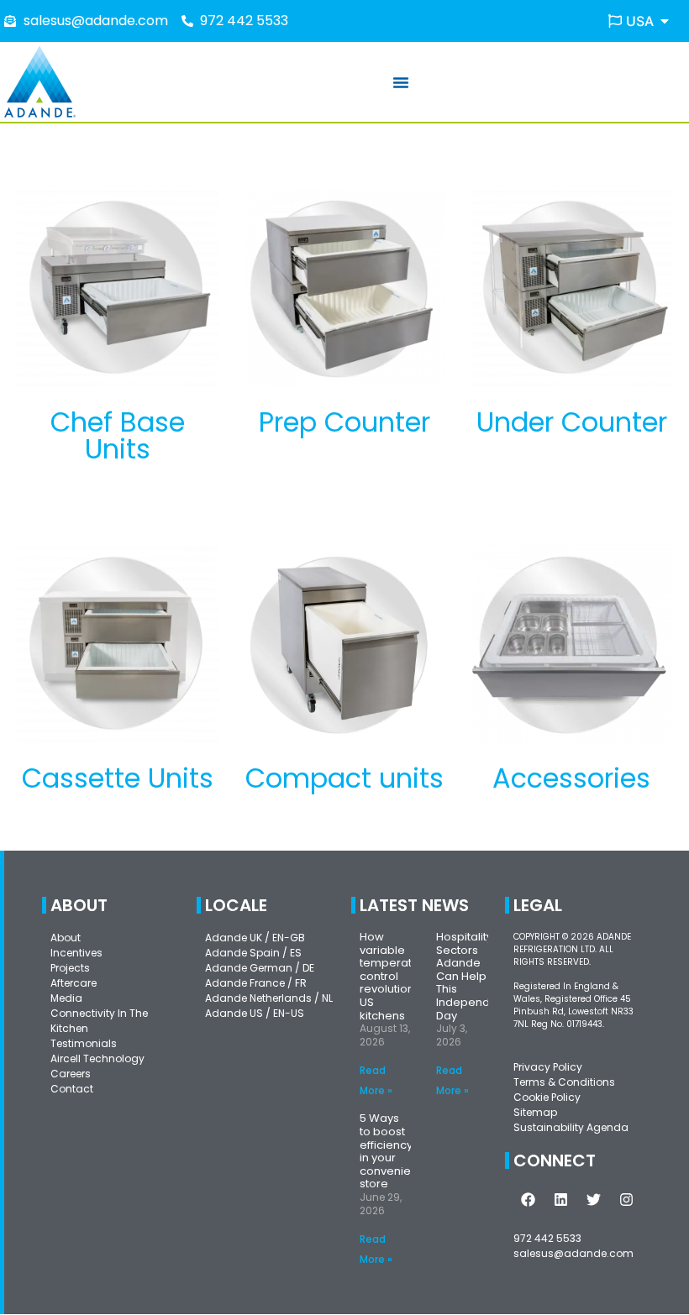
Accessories (571, 778)
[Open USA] (664, 21)
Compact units (344, 778)
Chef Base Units (117, 435)
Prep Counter (344, 422)
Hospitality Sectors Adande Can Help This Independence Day (477, 976)
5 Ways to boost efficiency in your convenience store (396, 1151)
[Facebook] (527, 1200)
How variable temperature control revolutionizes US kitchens (398, 976)
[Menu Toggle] (400, 82)
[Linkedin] (560, 1200)
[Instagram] (626, 1200)
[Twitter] (593, 1200)
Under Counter (571, 422)
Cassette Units (117, 778)
